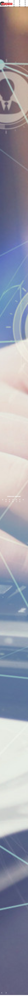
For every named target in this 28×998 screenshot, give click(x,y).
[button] (3, 992)
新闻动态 (25, 3)
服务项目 (19, 3)
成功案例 (14, 3)
